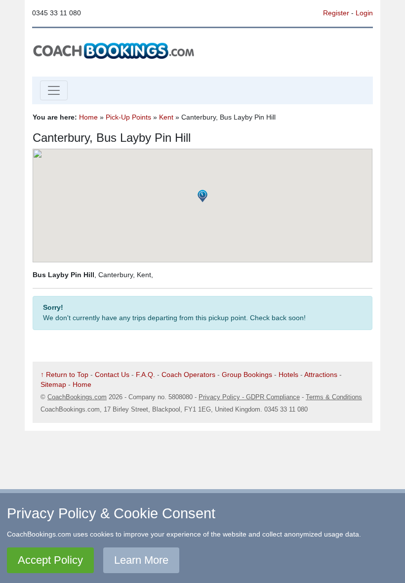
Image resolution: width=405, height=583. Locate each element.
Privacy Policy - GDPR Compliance (249, 397)
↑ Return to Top (64, 374)
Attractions (320, 374)
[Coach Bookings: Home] (113, 50)
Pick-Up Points (128, 117)
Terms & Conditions (334, 397)
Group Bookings (247, 374)
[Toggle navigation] (54, 90)
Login (364, 13)
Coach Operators (188, 374)
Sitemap (53, 384)
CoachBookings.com (77, 397)
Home (88, 117)
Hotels (288, 374)
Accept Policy (50, 560)
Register (336, 13)
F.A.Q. (145, 374)
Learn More (141, 560)
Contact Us (112, 374)
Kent (166, 117)
